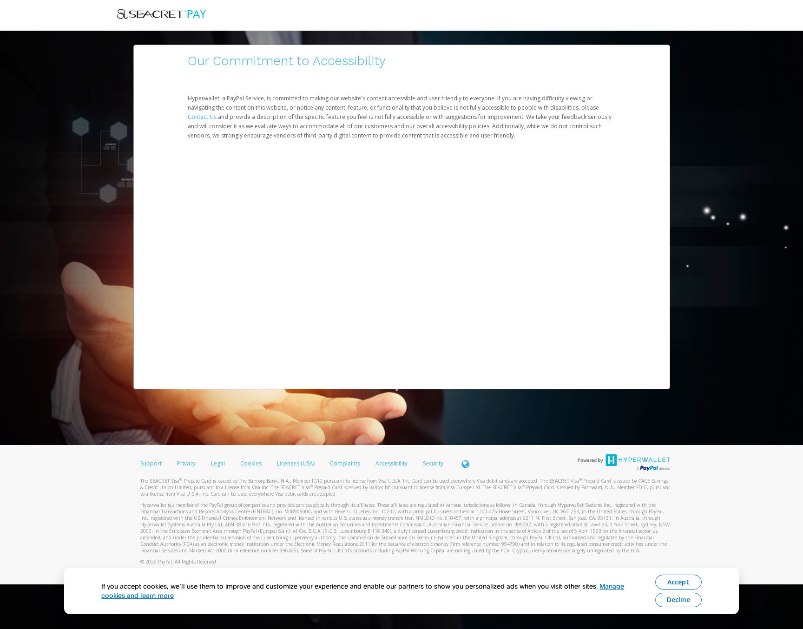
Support (151, 463)
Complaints (346, 463)
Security (433, 463)
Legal (218, 463)
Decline (678, 599)
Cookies (251, 463)
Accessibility (391, 463)
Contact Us (203, 117)
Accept (678, 581)
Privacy (186, 463)
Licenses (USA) (296, 463)
